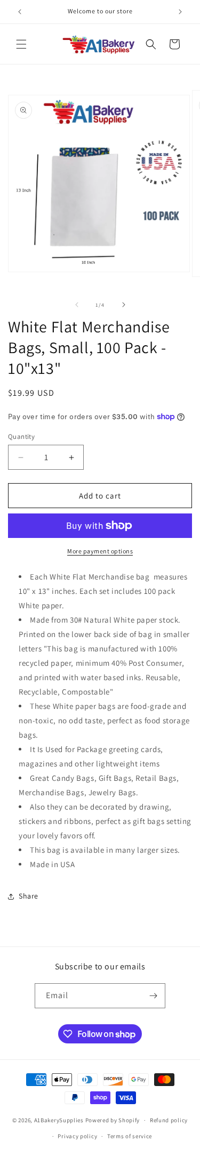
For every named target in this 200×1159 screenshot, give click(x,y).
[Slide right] (123, 304)
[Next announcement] (180, 11)
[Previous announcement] (19, 11)
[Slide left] (77, 304)
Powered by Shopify (112, 1120)
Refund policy (169, 1120)
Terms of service (129, 1136)
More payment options (100, 551)
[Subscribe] (153, 995)
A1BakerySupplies (59, 1120)
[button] (21, 44)
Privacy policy (77, 1136)
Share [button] (28, 896)
